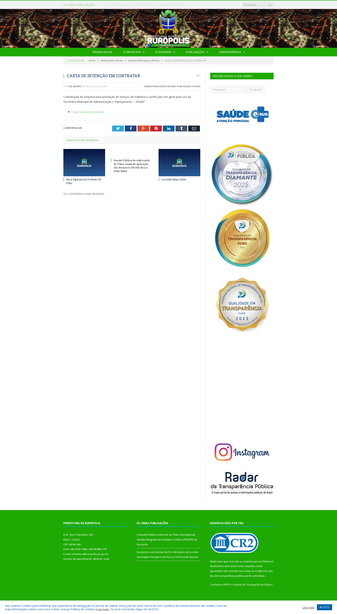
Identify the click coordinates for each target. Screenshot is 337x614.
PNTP (226, 584)
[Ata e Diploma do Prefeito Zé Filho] (84, 162)
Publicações (195, 52)
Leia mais (102, 609)
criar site (234, 561)
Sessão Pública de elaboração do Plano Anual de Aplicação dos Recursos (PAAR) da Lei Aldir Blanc (132, 166)
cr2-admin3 (74, 86)
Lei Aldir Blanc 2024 (173, 179)
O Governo (163, 52)
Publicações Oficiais (188, 86)
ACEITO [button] (324, 607)
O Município (132, 52)
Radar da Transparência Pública (253, 584)
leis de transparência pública (227, 576)
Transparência (230, 52)
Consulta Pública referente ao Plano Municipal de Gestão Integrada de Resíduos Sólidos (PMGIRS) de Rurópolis (150, 5)
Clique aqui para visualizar (88, 112)
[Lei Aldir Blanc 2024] (179, 162)
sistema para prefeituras (258, 561)
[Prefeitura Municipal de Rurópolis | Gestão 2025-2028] (168, 27)
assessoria (237, 566)
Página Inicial (102, 52)
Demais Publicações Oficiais (160, 86)
